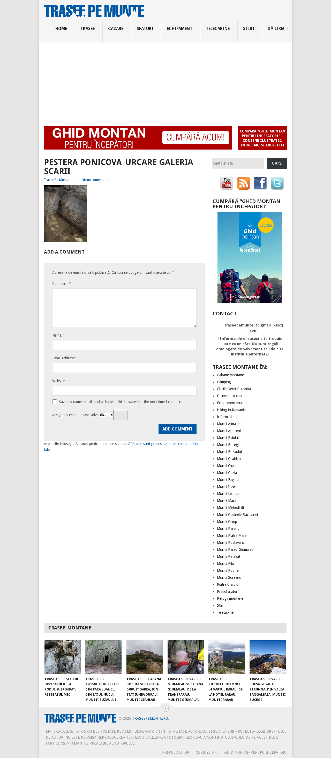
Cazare (115, 28)
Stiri (248, 28)
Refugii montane (230, 598)
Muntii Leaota (228, 494)
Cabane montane (230, 375)
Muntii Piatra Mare (231, 535)
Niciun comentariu (95, 180)
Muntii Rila (225, 563)
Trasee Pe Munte (56, 180)
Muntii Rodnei (228, 570)
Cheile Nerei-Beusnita (234, 389)
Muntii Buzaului (229, 452)
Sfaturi (145, 28)
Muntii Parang (228, 528)
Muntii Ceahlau (229, 459)
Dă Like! (276, 28)
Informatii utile (228, 417)
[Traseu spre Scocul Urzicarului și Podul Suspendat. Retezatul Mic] (62, 657)
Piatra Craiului (228, 584)
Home (61, 28)
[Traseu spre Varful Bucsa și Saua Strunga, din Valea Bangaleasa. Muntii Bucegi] (268, 657)
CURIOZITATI (207, 752)
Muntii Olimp (227, 521)
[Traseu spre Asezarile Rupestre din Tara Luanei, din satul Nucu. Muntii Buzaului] (103, 657)
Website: (59, 381)
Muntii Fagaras (228, 480)
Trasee (87, 28)
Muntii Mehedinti (230, 508)
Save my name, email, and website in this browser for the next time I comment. (121, 402)
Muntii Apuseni (229, 431)
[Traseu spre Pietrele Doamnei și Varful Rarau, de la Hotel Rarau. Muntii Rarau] (226, 657)
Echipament (179, 28)
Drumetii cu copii (230, 396)
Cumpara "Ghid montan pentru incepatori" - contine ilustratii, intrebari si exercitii (262, 138)
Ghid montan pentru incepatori (255, 752)
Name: (58, 335)
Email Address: (65, 357)
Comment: (61, 283)
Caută (277, 163)
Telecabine (218, 28)
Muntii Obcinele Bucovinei (237, 514)
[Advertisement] (165, 81)
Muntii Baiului (228, 438)
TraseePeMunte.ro (150, 718)
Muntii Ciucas (227, 466)
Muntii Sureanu (229, 577)
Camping (224, 382)
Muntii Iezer (226, 487)
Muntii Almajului (229, 424)
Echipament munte (231, 403)
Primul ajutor (227, 591)
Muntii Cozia (227, 473)
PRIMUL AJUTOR (175, 752)
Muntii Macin (227, 501)
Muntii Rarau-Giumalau (235, 549)
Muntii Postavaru (230, 542)
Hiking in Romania (231, 410)
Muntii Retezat (228, 556)
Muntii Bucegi (228, 445)
